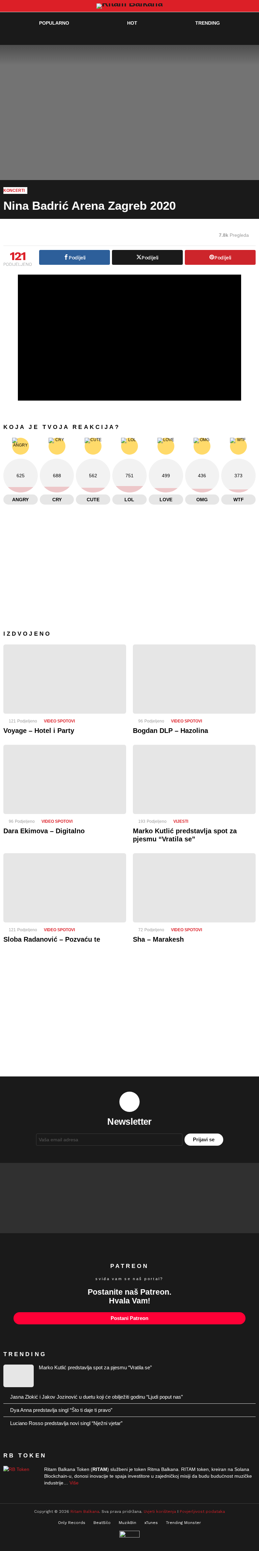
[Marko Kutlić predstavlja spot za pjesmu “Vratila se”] (194, 779)
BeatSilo (102, 1522)
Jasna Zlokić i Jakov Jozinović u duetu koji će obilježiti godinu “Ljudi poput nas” (96, 1397)
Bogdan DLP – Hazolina (170, 730)
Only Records (71, 1522)
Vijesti (180, 821)
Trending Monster (183, 1522)
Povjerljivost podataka (202, 1511)
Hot (132, 23)
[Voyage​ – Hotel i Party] (64, 679)
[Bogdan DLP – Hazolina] (194, 679)
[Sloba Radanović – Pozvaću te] (64, 887)
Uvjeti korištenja (160, 1511)
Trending (207, 23)
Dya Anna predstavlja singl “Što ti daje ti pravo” (61, 1410)
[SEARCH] (237, 36)
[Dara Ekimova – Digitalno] (64, 779)
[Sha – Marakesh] (194, 887)
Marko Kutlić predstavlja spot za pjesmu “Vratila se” (95, 1367)
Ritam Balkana (84, 1511)
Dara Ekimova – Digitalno (44, 831)
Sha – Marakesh (158, 939)
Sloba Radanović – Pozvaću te (51, 939)
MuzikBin (127, 1522)
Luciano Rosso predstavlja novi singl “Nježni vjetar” (66, 1423)
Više (74, 1482)
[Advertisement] (129, 1015)
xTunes (151, 1522)
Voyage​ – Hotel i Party (38, 730)
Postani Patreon (129, 1318)
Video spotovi (59, 721)
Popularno (54, 23)
